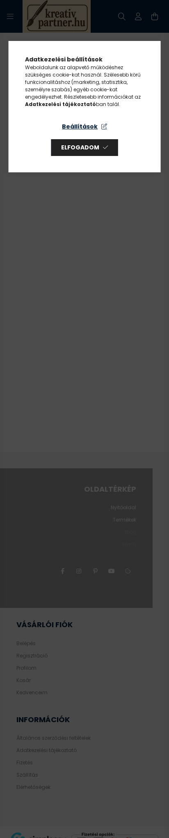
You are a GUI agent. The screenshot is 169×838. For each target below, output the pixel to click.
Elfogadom (80, 147)
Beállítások (80, 126)
